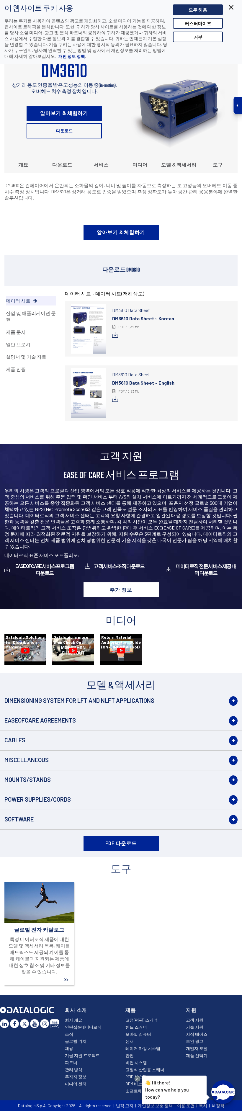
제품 (130, 1010)
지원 (191, 1010)
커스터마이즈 (198, 23)
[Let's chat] (223, 1092)
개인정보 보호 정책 (155, 1105)
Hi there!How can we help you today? (167, 1089)
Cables (14, 740)
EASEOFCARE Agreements (40, 720)
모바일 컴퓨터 (138, 1034)
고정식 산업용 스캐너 (144, 1069)
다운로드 (64, 130)
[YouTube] (34, 1023)
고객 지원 (194, 1019)
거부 (198, 37)
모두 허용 (198, 9)
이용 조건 (185, 1105)
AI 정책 (218, 1105)
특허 (203, 1105)
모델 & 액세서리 (179, 164)
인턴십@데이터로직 (83, 1027)
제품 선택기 (196, 1055)
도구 (218, 164)
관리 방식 (73, 1069)
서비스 (101, 164)
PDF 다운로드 (121, 843)
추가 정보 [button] (121, 589)
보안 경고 (194, 1041)
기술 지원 (194, 1027)
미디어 (140, 164)
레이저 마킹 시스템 (142, 1048)
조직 (69, 1034)
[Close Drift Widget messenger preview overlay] (137, 1078)
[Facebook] (14, 1023)
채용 (69, 1048)
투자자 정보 (75, 1076)
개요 (23, 164)
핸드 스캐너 (136, 1027)
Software (19, 819)
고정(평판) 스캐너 (141, 1019)
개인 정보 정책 (71, 56)
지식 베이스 (196, 1034)
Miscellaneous (26, 759)
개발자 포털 (196, 1048)
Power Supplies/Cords (37, 799)
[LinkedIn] (4, 1023)
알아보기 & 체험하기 (64, 113)
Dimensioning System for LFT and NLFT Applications (79, 700)
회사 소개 (76, 1010)
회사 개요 (73, 1019)
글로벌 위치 (75, 1041)
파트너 (71, 1062)
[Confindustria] (54, 1023)
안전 (129, 1055)
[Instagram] (44, 1023)
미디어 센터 (75, 1083)
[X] (24, 1023)
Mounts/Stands (27, 779)
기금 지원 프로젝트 (82, 1055)
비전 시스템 (136, 1062)
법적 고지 (124, 1105)
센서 (129, 1041)
